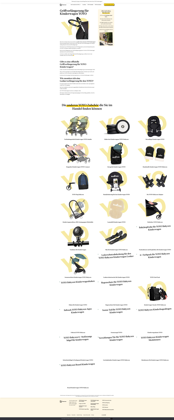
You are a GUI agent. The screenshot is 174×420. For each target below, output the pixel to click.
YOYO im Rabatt (98, 4)
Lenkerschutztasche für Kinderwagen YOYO (116, 277)
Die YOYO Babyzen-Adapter (155, 194)
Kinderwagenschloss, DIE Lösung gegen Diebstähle (78, 222)
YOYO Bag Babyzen (78, 194)
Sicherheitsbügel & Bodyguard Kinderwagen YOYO (78, 360)
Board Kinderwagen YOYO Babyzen (78, 388)
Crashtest (84, 4)
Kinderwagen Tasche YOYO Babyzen (155, 305)
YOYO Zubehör (90, 4)
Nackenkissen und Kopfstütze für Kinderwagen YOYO (155, 250)
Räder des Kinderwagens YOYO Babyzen (116, 139)
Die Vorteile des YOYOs (75, 4)
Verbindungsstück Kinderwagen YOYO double (78, 139)
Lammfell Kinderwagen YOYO (116, 222)
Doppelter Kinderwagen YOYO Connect (78, 167)
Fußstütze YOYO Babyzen (155, 222)
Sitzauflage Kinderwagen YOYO (155, 139)
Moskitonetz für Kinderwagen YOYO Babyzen (155, 360)
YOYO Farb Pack (155, 277)
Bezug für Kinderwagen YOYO (116, 167)
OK (111, 418)
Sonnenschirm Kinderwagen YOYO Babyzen (78, 277)
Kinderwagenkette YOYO (155, 332)
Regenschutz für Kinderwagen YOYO (116, 305)
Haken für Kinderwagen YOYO (78, 305)
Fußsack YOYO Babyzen (78, 332)
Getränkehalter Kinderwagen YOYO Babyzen (116, 360)
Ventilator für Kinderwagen (78, 250)
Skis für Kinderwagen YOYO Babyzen (116, 250)
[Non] (172, 418)
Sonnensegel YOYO (116, 332)
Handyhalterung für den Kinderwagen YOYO (116, 194)
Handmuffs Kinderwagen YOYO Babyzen (155, 167)
